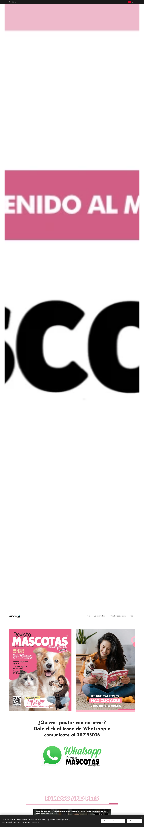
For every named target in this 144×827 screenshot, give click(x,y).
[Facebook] (9, 2)
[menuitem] (89, 616)
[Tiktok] (16, 2)
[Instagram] (12, 2)
